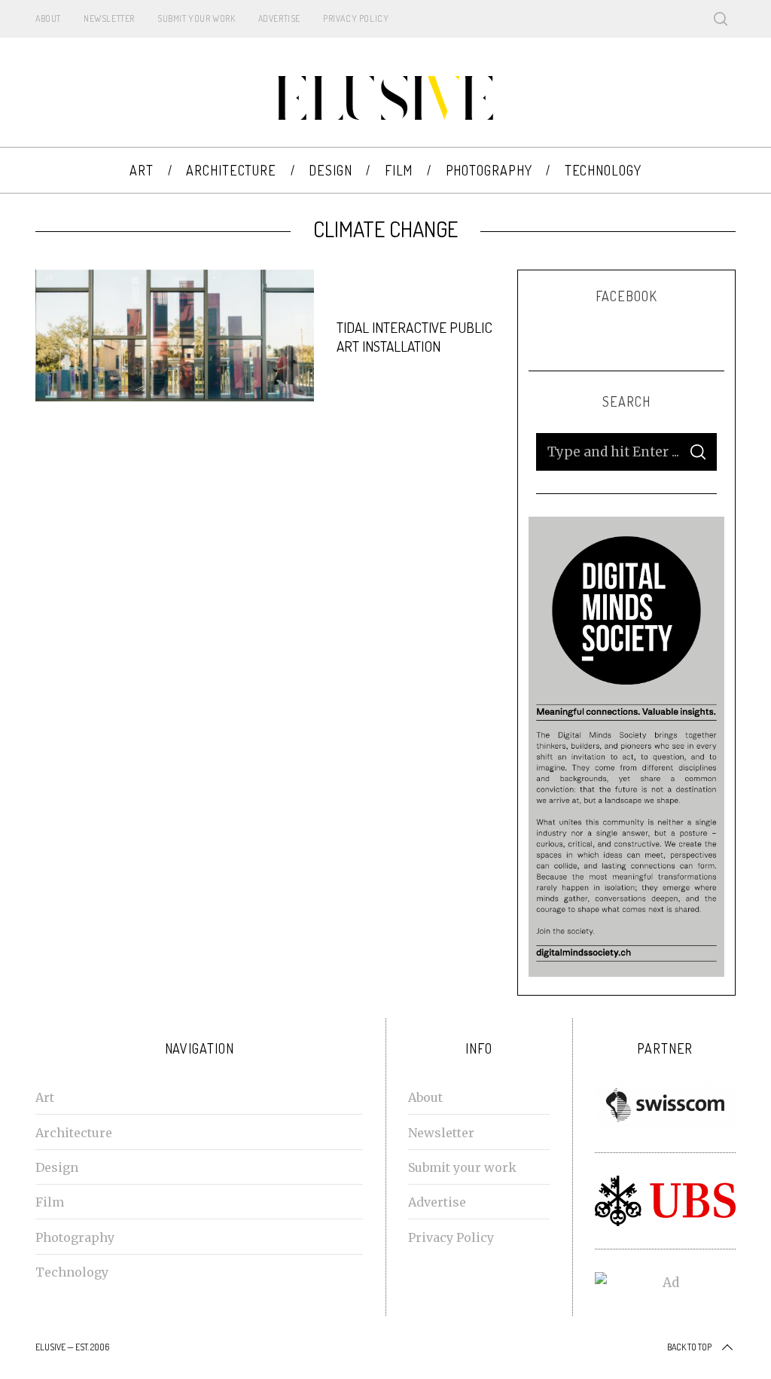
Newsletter (109, 18)
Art (44, 1097)
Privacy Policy (356, 18)
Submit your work (196, 18)
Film (49, 1202)
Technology (71, 1272)
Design (56, 1167)
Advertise (279, 18)
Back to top (689, 1347)
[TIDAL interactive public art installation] (174, 336)
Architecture (73, 1132)
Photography (74, 1237)
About (48, 18)
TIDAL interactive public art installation (414, 336)
